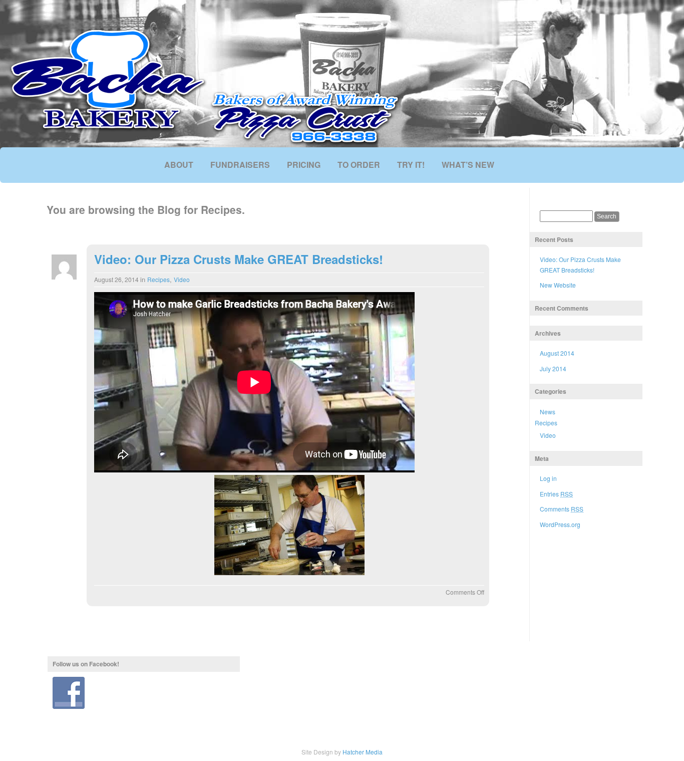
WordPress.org (560, 524)
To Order (358, 164)
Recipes (158, 279)
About (178, 164)
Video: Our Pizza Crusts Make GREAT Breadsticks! (238, 259)
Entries (556, 493)
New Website (558, 285)
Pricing (303, 164)
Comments (561, 508)
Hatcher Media (363, 751)
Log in (548, 478)
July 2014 (553, 368)
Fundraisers (240, 164)
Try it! (411, 164)
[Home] (205, 143)
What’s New (468, 164)
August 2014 (557, 353)
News (547, 411)
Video (182, 279)
